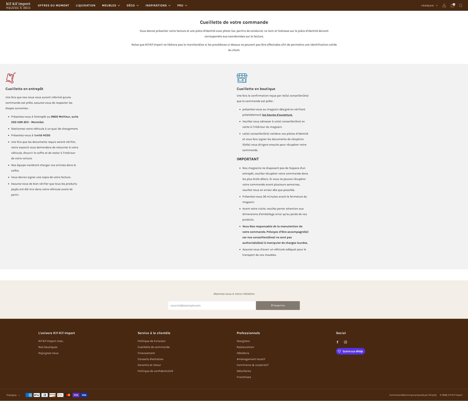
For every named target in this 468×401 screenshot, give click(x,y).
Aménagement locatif (251, 359)
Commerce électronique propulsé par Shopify (413, 395)
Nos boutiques (47, 347)
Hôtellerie (243, 353)
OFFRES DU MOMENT (53, 5)
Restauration (245, 347)
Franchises (244, 377)
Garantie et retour (149, 365)
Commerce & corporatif (252, 365)
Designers (243, 341)
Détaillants (244, 371)
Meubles (109, 5)
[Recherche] (461, 5)
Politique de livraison (151, 341)
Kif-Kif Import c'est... (51, 341)
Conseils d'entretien (150, 359)
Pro (180, 5)
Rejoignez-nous (48, 353)
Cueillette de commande (154, 347)
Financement (146, 353)
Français (428, 5)
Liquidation (85, 5)
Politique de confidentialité (155, 371)
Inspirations (156, 5)
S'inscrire (278, 305)
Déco (131, 5)
